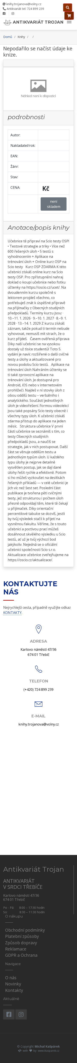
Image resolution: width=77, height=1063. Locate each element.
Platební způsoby (22, 936)
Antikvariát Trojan (38, 22)
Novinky (13, 984)
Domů (7, 37)
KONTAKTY (12, 612)
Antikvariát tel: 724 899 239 (25, 9)
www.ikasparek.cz (48, 1051)
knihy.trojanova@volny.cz (23, 4)
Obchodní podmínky (25, 930)
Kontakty (14, 990)
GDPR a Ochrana (21, 955)
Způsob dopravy (21, 943)
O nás (10, 978)
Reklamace (15, 949)
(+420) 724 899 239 (38, 689)
